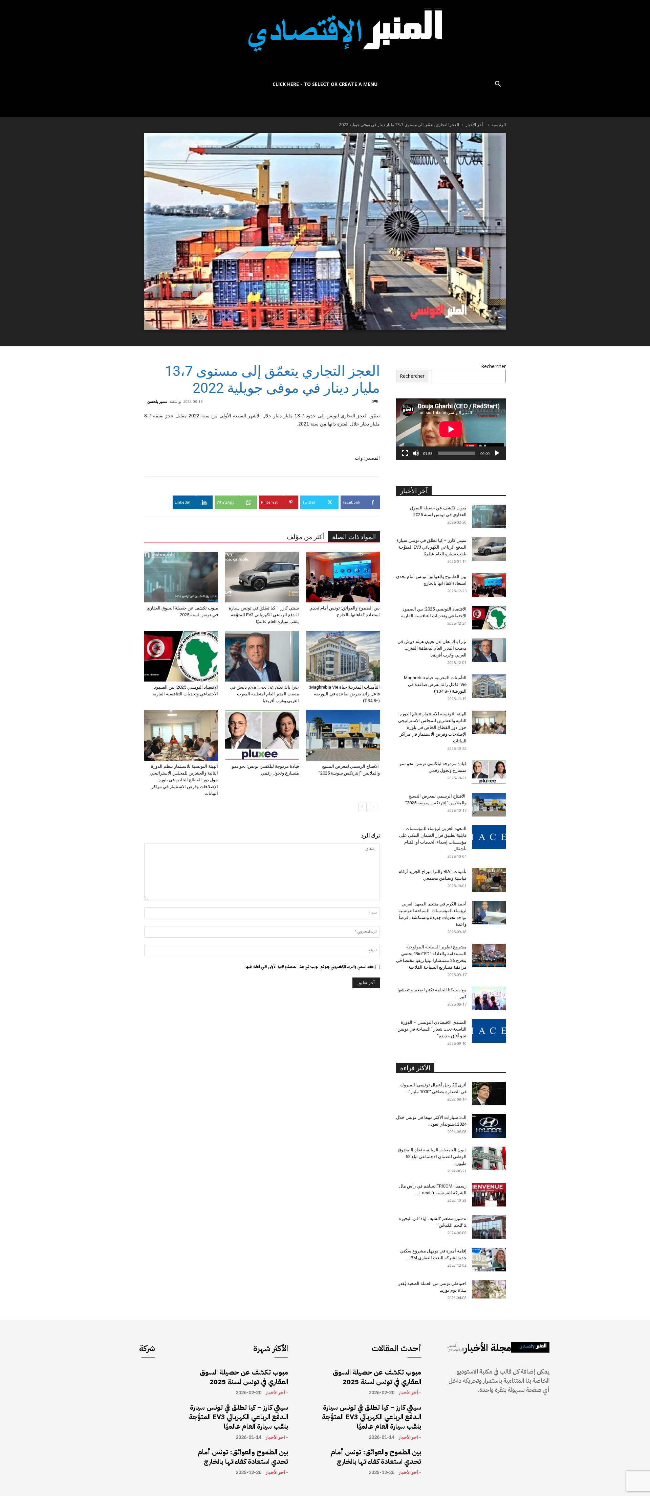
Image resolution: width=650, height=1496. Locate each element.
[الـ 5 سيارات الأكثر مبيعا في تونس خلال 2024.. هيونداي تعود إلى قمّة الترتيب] (489, 1126)
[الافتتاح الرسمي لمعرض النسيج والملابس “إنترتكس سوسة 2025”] (343, 735)
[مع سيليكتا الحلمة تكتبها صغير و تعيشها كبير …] (489, 998)
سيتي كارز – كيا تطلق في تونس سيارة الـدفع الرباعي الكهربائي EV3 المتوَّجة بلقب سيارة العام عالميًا (264, 614)
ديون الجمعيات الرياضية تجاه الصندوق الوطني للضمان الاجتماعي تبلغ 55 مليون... (432, 1156)
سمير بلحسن (157, 401)
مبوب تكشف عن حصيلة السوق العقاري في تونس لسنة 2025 (244, 1377)
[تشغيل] (497, 453)
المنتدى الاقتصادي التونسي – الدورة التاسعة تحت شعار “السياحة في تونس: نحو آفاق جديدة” (431, 1029)
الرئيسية (499, 125)
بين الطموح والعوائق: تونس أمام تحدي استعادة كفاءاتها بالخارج (243, 1457)
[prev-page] (373, 807)
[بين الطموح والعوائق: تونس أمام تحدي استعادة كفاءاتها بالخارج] (343, 577)
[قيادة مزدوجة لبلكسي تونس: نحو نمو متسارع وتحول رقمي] (262, 735)
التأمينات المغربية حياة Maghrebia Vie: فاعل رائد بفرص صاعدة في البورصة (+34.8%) (344, 694)
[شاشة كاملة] (405, 453)
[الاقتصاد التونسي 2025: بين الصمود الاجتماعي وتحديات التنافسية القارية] (181, 656)
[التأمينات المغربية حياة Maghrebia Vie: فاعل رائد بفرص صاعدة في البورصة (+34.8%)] (343, 656)
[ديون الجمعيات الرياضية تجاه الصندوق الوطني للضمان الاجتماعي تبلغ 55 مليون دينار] (489, 1158)
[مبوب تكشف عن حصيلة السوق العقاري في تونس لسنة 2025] (181, 577)
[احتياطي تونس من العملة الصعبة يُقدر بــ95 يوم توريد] (489, 1289)
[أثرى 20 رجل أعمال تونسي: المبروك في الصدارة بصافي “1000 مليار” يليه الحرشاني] (489, 1093)
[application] (451, 429)
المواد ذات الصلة (354, 536)
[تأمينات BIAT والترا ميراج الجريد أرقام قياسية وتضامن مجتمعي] (489, 880)
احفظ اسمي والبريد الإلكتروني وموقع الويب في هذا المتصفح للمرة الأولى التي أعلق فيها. (309, 967)
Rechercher (493, 366)
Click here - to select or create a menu (325, 84)
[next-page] (362, 807)
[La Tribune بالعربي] (325, 38)
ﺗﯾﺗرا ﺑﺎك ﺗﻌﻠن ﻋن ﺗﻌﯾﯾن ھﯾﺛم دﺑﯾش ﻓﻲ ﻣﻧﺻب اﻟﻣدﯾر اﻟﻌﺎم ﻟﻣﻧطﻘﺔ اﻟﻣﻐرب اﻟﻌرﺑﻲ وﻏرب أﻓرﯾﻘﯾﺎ (264, 694)
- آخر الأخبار (475, 125)
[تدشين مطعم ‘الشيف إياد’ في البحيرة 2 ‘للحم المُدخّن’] (489, 1227)
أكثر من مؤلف (305, 536)
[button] (498, 85)
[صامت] (415, 453)
